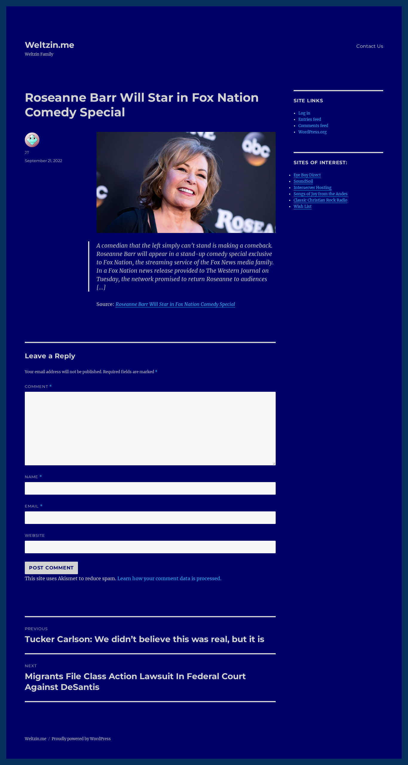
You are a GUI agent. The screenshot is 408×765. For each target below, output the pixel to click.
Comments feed (313, 125)
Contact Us (369, 46)
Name (33, 476)
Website (35, 535)
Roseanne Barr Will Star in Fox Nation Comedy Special (175, 304)
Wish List (303, 206)
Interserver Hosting (313, 187)
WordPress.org (312, 132)
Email (34, 506)
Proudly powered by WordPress (81, 738)
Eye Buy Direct (307, 175)
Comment (38, 386)
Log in (304, 113)
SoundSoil (303, 181)
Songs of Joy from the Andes (321, 193)
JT (27, 152)
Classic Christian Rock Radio (320, 200)
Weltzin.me (49, 45)
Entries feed (309, 119)
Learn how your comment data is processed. (169, 578)
